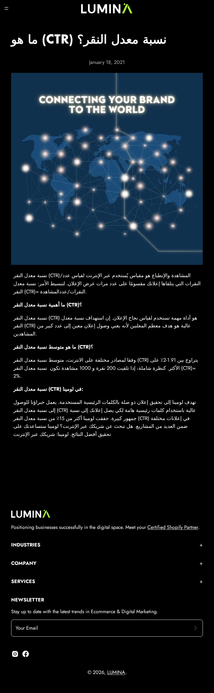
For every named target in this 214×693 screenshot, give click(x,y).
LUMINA (116, 672)
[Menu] (6, 8)
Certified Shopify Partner (172, 527)
